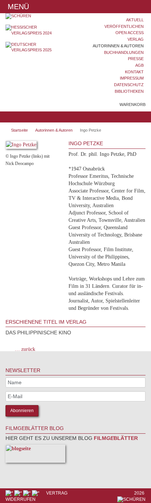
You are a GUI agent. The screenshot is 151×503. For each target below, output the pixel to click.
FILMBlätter (115, 438)
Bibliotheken (129, 91)
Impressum (132, 78)
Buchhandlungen (124, 52)
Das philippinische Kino (38, 332)
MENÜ (17, 7)
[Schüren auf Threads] (18, 493)
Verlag (136, 39)
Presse (136, 58)
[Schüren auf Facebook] (9, 493)
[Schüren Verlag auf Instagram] (36, 493)
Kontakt (134, 72)
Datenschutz (129, 84)
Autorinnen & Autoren (118, 46)
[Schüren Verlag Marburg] (37, 16)
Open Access (129, 32)
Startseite (19, 130)
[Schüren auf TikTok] (27, 493)
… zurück (25, 349)
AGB (139, 65)
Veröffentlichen (124, 26)
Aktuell (135, 20)
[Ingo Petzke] (21, 146)
